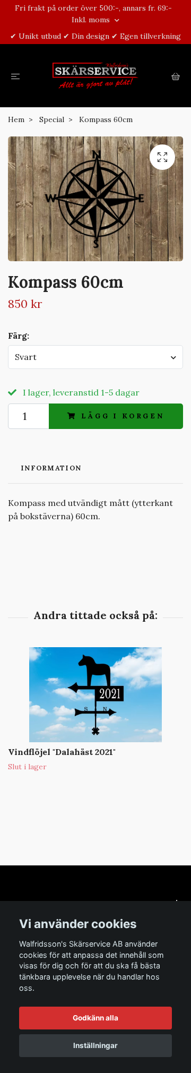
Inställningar (95, 1045)
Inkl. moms (92, 19)
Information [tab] (51, 468)
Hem (16, 119)
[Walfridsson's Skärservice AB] (96, 75)
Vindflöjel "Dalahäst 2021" (62, 751)
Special (51, 119)
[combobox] (95, 356)
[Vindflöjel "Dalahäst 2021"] (95, 694)
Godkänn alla (95, 1018)
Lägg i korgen (122, 415)
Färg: (18, 335)
